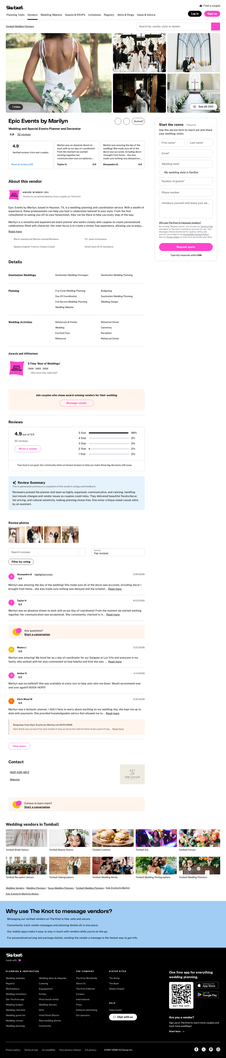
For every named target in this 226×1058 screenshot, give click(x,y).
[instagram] (128, 183)
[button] (42, 374)
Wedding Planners (35, 894)
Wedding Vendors (15, 894)
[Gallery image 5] (193, 93)
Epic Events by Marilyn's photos (22, 900)
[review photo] (16, 537)
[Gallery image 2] (139, 53)
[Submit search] (215, 27)
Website (15, 782)
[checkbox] (161, 173)
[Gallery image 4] (193, 53)
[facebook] (121, 183)
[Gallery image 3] (139, 93)
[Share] (114, 121)
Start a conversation (37, 637)
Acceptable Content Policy (195, 235)
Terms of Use (207, 227)
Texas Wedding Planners (61, 894)
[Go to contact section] (140, 183)
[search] (82, 555)
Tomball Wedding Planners (22, 26)
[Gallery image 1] (59, 73)
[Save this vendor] (122, 121)
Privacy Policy (173, 237)
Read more (15, 233)
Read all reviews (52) (22, 166)
